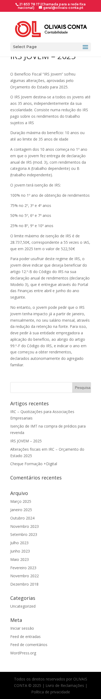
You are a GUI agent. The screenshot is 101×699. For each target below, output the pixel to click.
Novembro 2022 (24, 575)
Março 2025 (20, 501)
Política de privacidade (50, 691)
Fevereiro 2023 (23, 567)
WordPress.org (23, 652)
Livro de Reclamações (65, 685)
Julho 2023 (19, 542)
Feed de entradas (25, 636)
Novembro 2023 (24, 526)
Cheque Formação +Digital (33, 463)
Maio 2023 (19, 559)
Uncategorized (23, 606)
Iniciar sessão (22, 628)
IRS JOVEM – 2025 (26, 440)
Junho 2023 (20, 551)
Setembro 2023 (23, 534)
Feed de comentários (28, 644)
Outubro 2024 (22, 518)
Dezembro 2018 (24, 584)
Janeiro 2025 (21, 509)
